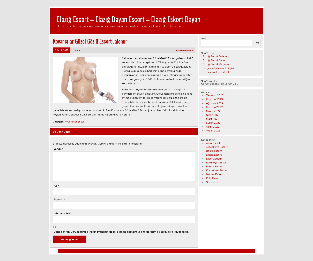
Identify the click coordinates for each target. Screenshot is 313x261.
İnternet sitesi (62, 213)
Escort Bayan (214, 158)
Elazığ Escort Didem (214, 56)
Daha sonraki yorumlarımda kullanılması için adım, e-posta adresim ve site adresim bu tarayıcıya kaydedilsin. (121, 231)
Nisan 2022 (213, 114)
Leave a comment (184, 50)
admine (76, 50)
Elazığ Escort (214, 154)
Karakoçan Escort (216, 162)
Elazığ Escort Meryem (215, 64)
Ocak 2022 (212, 126)
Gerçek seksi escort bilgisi (218, 68)
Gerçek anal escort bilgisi (217, 72)
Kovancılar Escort (75, 121)
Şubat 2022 (213, 122)
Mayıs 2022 (213, 111)
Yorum (58, 148)
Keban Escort (214, 166)
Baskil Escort (214, 150)
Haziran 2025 (214, 99)
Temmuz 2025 (215, 95)
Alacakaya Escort (217, 146)
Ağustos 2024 (214, 103)
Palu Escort (213, 178)
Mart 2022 (212, 118)
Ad (56, 185)
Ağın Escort (213, 143)
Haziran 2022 (214, 107)
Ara (203, 38)
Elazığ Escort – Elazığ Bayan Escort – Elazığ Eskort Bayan (128, 19)
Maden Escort (214, 174)
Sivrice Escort (214, 182)
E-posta (59, 199)
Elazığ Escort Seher (214, 60)
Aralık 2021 (213, 130)
